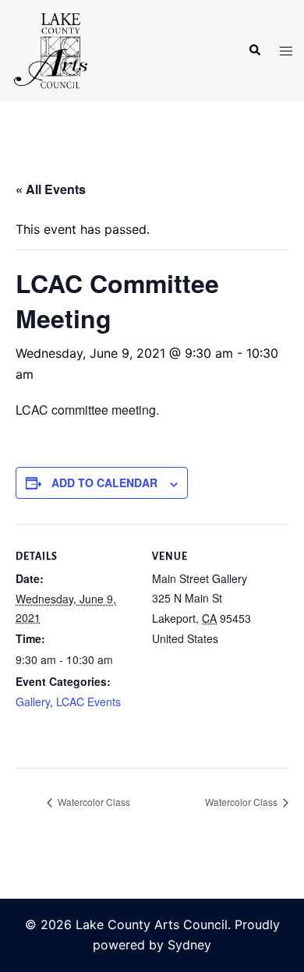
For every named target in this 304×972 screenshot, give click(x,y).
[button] (254, 50)
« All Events (51, 189)
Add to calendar (104, 482)
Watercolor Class (92, 801)
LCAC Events (88, 701)
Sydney (189, 945)
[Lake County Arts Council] (50, 49)
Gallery (33, 701)
